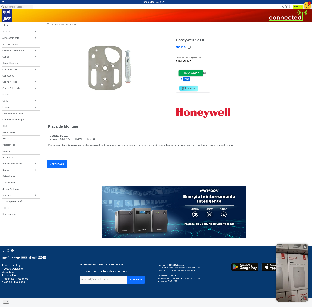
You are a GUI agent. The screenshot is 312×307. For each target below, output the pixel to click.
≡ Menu (298, 6)
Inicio (5, 25)
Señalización (9, 182)
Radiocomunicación (19, 163)
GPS (4, 126)
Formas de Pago (11, 265)
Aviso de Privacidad (13, 282)
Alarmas (19, 31)
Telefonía (19, 195)
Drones (6, 94)
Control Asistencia (19, 88)
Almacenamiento (19, 38)
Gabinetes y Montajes (13, 119)
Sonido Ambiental (11, 189)
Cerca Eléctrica (10, 63)
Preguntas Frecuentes (15, 278)
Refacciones (8, 176)
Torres (5, 208)
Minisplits (7, 138)
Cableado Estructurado (19, 50)
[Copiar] (189, 47)
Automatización (10, 44)
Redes (19, 170)
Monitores (7, 151)
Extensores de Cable (13, 113)
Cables (19, 57)
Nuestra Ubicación (12, 268)
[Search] (2, 6)
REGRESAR (56, 164)
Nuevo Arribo (9, 214)
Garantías (8, 271)
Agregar (190, 88)
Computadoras (19, 69)
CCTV (19, 101)
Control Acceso (19, 82)
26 (188, 78)
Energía (19, 107)
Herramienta (8, 132)
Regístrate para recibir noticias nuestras (103, 271)
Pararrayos (8, 157)
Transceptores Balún (12, 201)
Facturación (9, 275)
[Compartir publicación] (181, 79)
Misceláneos (8, 145)
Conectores (8, 76)
